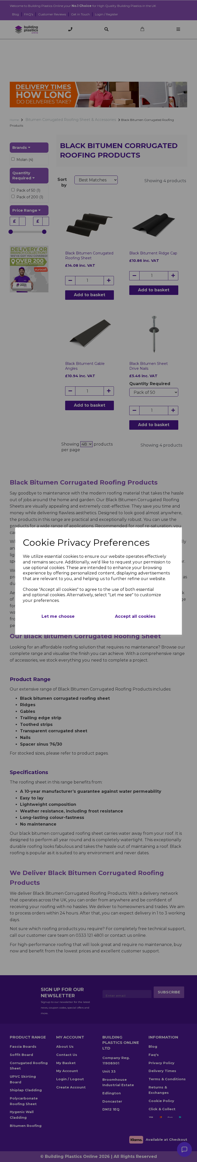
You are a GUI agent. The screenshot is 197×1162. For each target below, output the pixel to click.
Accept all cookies (135, 616)
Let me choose (58, 616)
